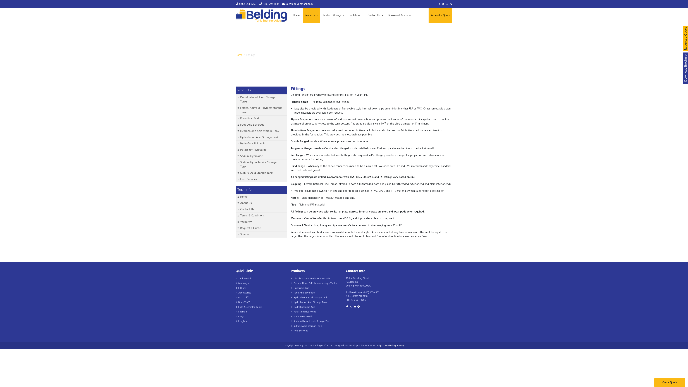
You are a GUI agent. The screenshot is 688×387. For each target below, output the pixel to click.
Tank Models (245, 278)
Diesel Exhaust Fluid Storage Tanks (257, 98)
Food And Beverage (252, 124)
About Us (246, 202)
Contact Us (247, 208)
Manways (243, 282)
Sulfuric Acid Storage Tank (256, 172)
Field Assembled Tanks (250, 306)
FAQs (241, 316)
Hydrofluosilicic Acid (253, 142)
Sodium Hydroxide (251, 155)
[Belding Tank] (261, 15)
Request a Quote (250, 227)
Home (239, 54)
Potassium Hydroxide (253, 149)
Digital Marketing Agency (391, 345)
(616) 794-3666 (358, 299)
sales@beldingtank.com (299, 4)
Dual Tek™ (243, 297)
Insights (242, 320)
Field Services (248, 178)
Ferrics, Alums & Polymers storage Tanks (261, 109)
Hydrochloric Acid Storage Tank (259, 130)
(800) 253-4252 (247, 4)
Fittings (242, 287)
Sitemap (245, 233)
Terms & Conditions (252, 214)
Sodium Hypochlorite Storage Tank (258, 163)
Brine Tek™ (244, 301)
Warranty (246, 221)
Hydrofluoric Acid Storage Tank (259, 136)
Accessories (244, 292)
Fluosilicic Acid (249, 117)
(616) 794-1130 (270, 4)
